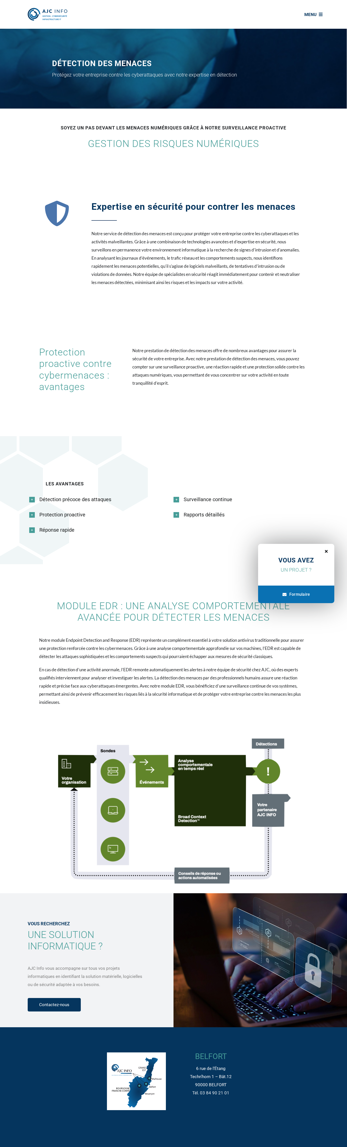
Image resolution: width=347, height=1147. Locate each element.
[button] (79, 499)
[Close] (326, 551)
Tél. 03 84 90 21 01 (210, 1092)
